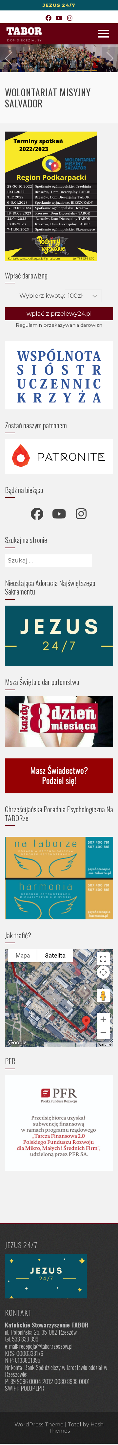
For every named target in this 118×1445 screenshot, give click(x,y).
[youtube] (59, 513)
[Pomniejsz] (103, 1032)
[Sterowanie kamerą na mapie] (103, 972)
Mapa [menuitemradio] (23, 955)
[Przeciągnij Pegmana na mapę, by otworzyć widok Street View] (103, 995)
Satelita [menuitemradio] (55, 955)
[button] (86, 1022)
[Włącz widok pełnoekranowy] (103, 958)
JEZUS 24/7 (59, 5)
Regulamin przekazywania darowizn (59, 325)
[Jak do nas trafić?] (59, 1276)
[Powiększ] (103, 1019)
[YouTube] (59, 18)
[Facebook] (48, 18)
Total (74, 1424)
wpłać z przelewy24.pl (59, 313)
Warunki (104, 1044)
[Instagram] (69, 18)
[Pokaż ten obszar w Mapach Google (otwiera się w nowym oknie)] (17, 1043)
